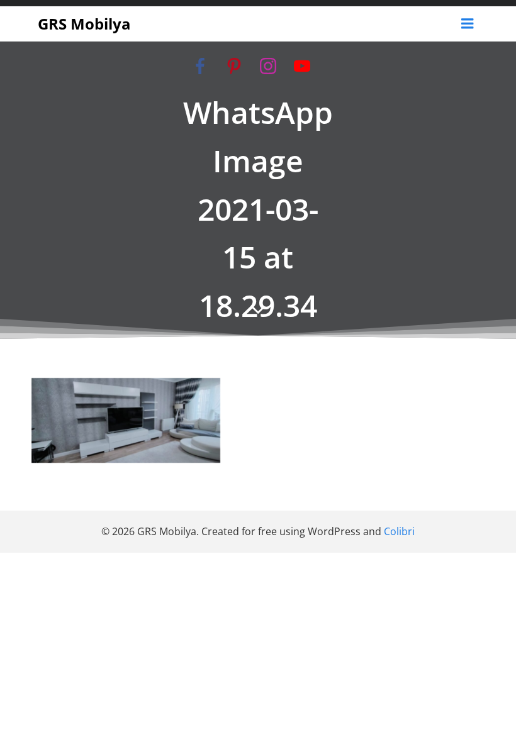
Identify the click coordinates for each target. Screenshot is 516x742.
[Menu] (467, 24)
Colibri (399, 531)
